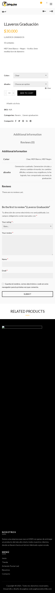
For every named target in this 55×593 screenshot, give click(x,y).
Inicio (4, 558)
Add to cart (26, 93)
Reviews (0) (27, 142)
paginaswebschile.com (42, 589)
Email (5, 270)
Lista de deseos (41, 2)
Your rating (7, 222)
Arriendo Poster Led (10, 566)
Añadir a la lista (13, 103)
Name (5, 259)
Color (6, 75)
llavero (18, 115)
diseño (7, 84)
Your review (7, 232)
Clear (49, 88)
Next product (51, 11)
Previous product (44, 11)
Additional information (27, 134)
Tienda (5, 562)
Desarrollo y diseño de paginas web (18, 589)
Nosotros (6, 570)
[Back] (4, 11)
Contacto (6, 574)
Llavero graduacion (30, 115)
